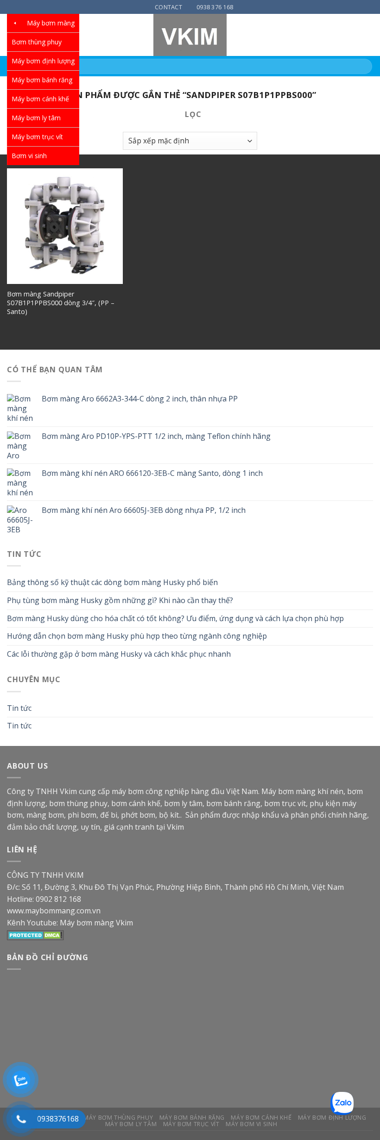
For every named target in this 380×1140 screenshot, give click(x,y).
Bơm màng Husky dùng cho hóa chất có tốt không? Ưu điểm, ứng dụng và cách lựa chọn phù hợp (175, 618)
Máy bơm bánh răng (42, 79)
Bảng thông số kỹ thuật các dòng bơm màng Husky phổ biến (112, 582)
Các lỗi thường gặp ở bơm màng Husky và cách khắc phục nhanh (119, 654)
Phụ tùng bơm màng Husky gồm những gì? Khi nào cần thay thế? (120, 600)
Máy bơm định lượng (43, 60)
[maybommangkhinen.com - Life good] (190, 35)
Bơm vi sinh (29, 155)
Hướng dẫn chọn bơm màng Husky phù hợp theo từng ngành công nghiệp (137, 636)
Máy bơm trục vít (37, 136)
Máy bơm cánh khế (40, 98)
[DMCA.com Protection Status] (35, 934)
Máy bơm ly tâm (36, 117)
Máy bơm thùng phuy (118, 1118)
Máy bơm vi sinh (251, 1124)
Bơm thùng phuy (37, 41)
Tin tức (19, 708)
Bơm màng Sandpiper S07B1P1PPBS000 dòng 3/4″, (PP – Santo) (60, 302)
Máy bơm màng (51, 22)
